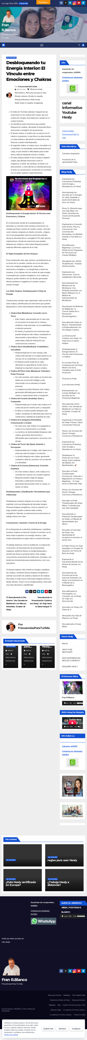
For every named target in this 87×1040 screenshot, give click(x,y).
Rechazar (62, 1029)
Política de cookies (11, 1035)
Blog (59, 1005)
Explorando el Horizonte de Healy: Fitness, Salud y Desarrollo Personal (72, 422)
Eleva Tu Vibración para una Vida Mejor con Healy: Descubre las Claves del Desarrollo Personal (72, 213)
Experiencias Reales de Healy (60, 1000)
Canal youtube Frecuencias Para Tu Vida (70, 134)
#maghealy (38, 103)
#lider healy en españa (24, 103)
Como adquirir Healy (78, 995)
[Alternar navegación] (42, 45)
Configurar (76, 1029)
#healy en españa (35, 96)
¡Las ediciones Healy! (71, 385)
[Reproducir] (65, 703)
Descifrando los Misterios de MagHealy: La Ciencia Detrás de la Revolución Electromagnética (72, 311)
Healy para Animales (54, 995)
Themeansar (6, 1011)
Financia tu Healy (69, 379)
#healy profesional (22, 100)
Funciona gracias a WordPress (12, 1009)
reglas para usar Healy (62, 860)
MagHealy (66, 995)
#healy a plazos (21, 96)
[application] (72, 703)
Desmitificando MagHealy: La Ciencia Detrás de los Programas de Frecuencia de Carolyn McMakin (72, 250)
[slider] (80, 703)
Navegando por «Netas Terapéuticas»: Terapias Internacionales (72, 263)
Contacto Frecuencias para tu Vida (74, 1005)
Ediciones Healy (56, 1010)
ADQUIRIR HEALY (70, 667)
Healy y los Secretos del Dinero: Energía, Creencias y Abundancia (72, 433)
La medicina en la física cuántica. (74, 1010)
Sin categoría (11, 57)
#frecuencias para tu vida (36, 93)
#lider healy (35, 100)
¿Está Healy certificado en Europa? (21, 883)
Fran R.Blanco (14, 979)
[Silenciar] (78, 703)
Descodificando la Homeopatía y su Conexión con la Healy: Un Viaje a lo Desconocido (71, 596)
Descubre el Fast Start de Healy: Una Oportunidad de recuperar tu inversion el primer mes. (72, 535)
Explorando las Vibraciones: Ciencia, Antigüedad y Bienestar (71, 274)
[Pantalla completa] (81, 726)
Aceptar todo (48, 1029)
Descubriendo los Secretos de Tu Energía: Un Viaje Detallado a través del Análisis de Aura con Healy (72, 197)
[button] (79, 45)
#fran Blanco (20, 93)
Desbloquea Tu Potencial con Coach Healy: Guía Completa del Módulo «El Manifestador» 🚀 (71, 460)
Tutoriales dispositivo (71, 154)
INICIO (65, 644)
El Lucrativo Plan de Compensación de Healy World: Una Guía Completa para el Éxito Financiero (72, 368)
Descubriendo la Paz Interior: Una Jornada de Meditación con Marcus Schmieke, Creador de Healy (16, 603)
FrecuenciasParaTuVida (27, 87)
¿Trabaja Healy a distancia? (58, 883)
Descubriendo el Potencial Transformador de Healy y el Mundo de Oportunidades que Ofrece (72, 519)
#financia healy (36, 89)
